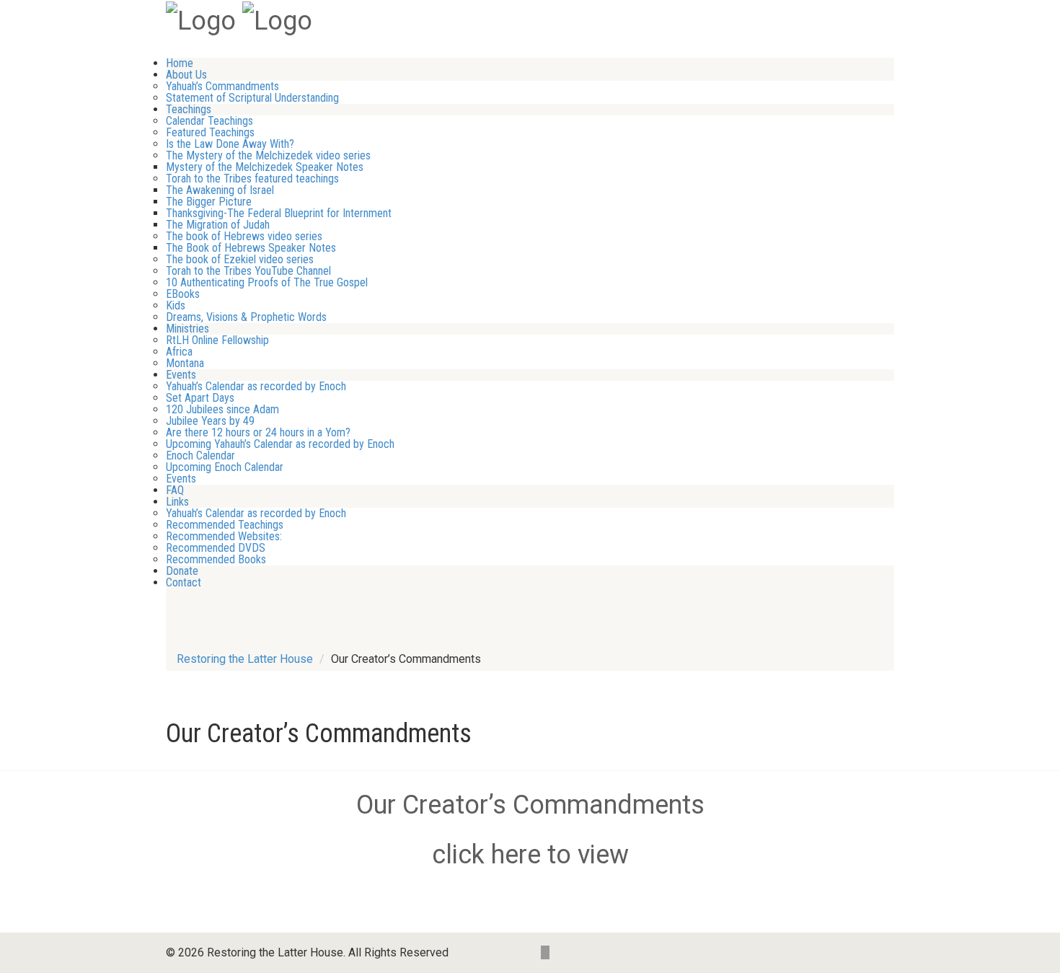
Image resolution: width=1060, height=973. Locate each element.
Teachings (188, 109)
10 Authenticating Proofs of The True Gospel (267, 282)
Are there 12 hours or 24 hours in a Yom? (258, 432)
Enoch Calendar (200, 455)
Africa (179, 351)
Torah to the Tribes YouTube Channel (248, 271)
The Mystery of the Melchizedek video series (268, 155)
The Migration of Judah (218, 225)
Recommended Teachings (224, 525)
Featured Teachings (210, 132)
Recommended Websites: (224, 536)
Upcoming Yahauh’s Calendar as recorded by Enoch (280, 444)
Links (177, 501)
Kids (175, 305)
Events (181, 375)
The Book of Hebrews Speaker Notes (251, 248)
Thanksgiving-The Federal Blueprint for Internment (279, 213)
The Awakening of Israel (220, 190)
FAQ (175, 490)
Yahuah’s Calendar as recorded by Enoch (256, 386)
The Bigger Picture (209, 201)
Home (179, 63)
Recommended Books (216, 559)
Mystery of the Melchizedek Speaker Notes (264, 167)
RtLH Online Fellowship (217, 340)
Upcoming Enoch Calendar (224, 467)
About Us (186, 75)
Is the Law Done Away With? (230, 144)
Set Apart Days (200, 398)
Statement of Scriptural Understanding (252, 98)
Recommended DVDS (215, 548)
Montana (185, 363)
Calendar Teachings (209, 121)
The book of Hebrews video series (244, 236)
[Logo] (201, 19)
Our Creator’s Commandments (530, 805)
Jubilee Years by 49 (210, 421)
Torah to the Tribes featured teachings (252, 178)
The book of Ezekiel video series (240, 259)
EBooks (183, 294)
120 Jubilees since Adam (222, 409)
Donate (182, 571)
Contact (183, 582)
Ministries (187, 328)
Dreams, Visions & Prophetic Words (246, 317)
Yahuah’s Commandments (222, 86)
